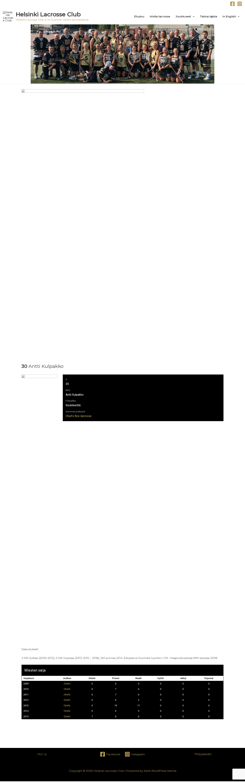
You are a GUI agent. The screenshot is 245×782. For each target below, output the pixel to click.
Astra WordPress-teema (160, 770)
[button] (192, 16)
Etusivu (139, 16)
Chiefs (67, 683)
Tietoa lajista (208, 16)
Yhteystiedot (202, 754)
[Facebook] (232, 3)
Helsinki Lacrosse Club (48, 14)
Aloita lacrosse (160, 16)
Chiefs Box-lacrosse (78, 416)
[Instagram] (239, 3)
